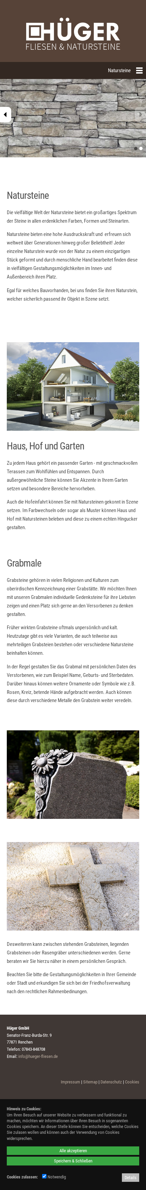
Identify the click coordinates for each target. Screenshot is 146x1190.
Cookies (132, 1081)
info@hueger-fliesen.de (38, 1056)
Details (130, 1177)
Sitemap (90, 1081)
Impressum (70, 1081)
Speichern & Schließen (73, 1160)
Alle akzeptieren (73, 1150)
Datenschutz (111, 1081)
